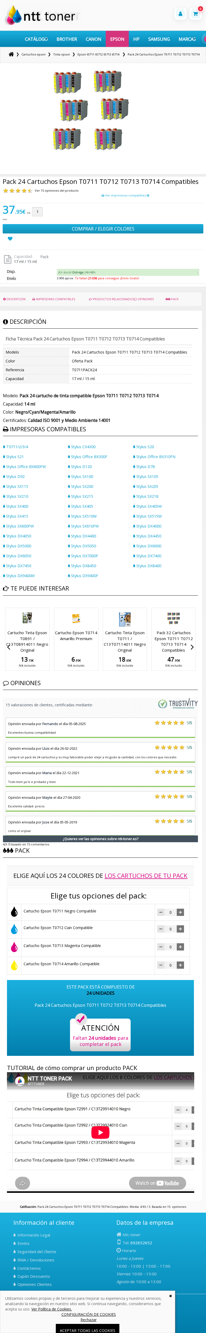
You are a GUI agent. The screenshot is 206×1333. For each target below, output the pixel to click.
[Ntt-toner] (11, 54)
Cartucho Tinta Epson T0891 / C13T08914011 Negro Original (27, 641)
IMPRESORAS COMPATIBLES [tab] (55, 299)
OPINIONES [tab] (145, 299)
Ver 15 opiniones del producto (57, 190)
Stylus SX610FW (84, 526)
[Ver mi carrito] (195, 13)
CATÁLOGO (36, 39)
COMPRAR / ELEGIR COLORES (103, 228)
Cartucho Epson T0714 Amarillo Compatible (62, 963)
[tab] (128, 272)
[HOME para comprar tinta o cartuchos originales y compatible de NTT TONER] (42, 25)
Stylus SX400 (16, 506)
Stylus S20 (144, 446)
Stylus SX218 (146, 496)
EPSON (117, 39)
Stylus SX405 (81, 506)
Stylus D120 (81, 466)
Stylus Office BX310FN (155, 456)
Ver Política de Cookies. (51, 1309)
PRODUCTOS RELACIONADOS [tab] (113, 299)
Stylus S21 (14, 456)
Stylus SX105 (146, 476)
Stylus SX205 (146, 486)
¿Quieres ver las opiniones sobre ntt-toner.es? (100, 838)
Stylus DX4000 (148, 526)
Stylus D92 (15, 476)
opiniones (179, 1207)
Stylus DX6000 (148, 545)
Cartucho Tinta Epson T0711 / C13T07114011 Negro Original (125, 641)
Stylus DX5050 (83, 545)
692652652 (141, 1242)
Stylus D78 (145, 466)
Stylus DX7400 (148, 555)
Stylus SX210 (16, 496)
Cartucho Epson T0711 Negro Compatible (60, 911)
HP (136, 39)
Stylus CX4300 (82, 446)
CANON (93, 39)
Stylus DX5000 (18, 545)
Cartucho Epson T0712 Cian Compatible (58, 927)
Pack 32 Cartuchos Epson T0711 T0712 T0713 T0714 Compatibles (173, 641)
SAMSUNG (159, 39)
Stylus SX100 (81, 476)
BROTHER (67, 39)
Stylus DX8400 (148, 565)
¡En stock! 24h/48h (76, 272)
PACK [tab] (174, 299)
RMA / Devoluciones (35, 1260)
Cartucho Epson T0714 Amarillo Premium (76, 635)
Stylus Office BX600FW (25, 466)
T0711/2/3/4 (16, 446)
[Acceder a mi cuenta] (180, 13)
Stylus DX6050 (18, 555)
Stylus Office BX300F (88, 456)
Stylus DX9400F (84, 575)
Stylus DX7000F (84, 555)
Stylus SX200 (81, 486)
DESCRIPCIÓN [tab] (15, 299)
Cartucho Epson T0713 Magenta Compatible (62, 945)
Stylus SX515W (148, 516)
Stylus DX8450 (83, 565)
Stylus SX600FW (19, 526)
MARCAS (187, 39)
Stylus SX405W (148, 506)
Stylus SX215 (81, 496)
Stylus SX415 (16, 516)
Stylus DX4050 (18, 536)
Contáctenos (29, 1268)
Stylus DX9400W (20, 575)
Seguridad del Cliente (36, 1251)
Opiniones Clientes (34, 1284)
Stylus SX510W (83, 516)
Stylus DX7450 (18, 565)
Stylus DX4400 (83, 536)
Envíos (23, 1243)
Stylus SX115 (16, 486)
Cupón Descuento (33, 1276)
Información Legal (33, 1235)
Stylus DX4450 (148, 536)
